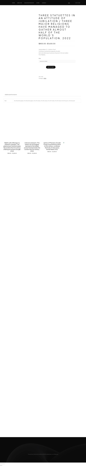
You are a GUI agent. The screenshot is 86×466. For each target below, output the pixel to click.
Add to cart (51, 67)
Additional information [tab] (11, 94)
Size (40, 58)
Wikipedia (56, 454)
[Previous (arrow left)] (0, 465)
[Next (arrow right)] (1, 465)
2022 (45, 78)
